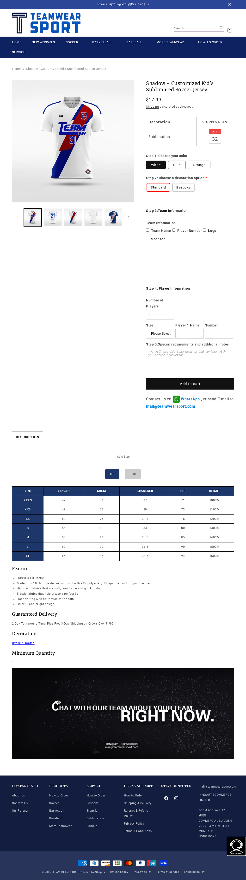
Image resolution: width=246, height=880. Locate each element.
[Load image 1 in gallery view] (33, 217)
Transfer (93, 810)
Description (27, 437)
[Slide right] (128, 217)
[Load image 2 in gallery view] (53, 217)
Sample (92, 826)
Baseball (55, 818)
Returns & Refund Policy (136, 813)
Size (149, 325)
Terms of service (167, 871)
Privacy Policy (134, 823)
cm (112, 474)
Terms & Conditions (138, 831)
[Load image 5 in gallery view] (113, 217)
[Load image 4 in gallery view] (93, 217)
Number (211, 325)
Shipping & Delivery (137, 803)
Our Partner (20, 810)
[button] (229, 30)
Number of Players (154, 303)
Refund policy (119, 871)
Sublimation (95, 818)
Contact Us (20, 803)
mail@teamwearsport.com (170, 406)
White (156, 165)
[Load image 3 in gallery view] (73, 217)
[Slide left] (17, 217)
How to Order (58, 795)
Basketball (56, 810)
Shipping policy (194, 871)
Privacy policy (142, 871)
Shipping (152, 106)
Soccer (54, 803)
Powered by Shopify (92, 872)
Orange (199, 165)
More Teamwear (60, 826)
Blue (177, 165)
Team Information (161, 223)
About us (18, 795)
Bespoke (92, 803)
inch (133, 474)
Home (16, 69)
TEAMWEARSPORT (65, 872)
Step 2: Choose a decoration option (175, 178)
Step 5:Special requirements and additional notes (187, 344)
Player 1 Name (187, 325)
